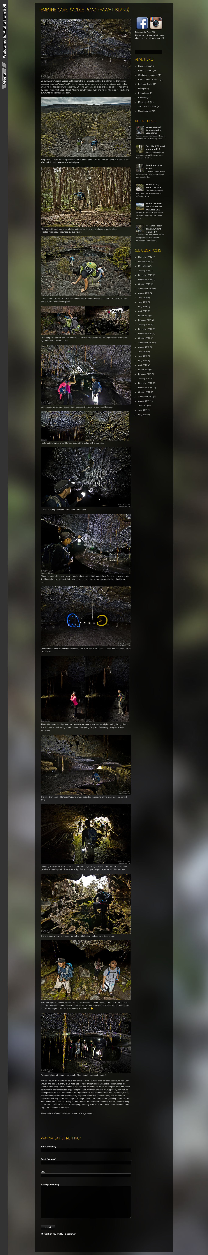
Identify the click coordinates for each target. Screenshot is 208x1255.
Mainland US (144, 102)
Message (50, 1184)
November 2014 (145, 257)
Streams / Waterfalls (147, 106)
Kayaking (142, 97)
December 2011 (145, 383)
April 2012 (142, 365)
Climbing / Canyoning (147, 75)
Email (48, 1159)
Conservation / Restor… (148, 79)
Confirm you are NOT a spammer (60, 1234)
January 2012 (144, 378)
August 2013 (143, 293)
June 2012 (142, 356)
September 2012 (145, 342)
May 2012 (142, 360)
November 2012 (145, 333)
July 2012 (142, 351)
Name (48, 1146)
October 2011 (144, 392)
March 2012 (143, 369)
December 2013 (145, 275)
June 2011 (142, 410)
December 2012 (145, 329)
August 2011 (143, 401)
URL (43, 1172)
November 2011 (145, 387)
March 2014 (143, 266)
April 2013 (142, 311)
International (143, 93)
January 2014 (144, 270)
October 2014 (144, 261)
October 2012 (144, 338)
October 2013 (144, 284)
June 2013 (142, 302)
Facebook (139, 35)
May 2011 (142, 414)
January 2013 (144, 324)
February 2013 (144, 320)
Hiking (141, 88)
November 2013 (145, 279)
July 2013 (142, 297)
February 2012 (144, 374)
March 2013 (143, 315)
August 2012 (143, 347)
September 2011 (145, 396)
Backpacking (144, 66)
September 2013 (145, 288)
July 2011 (142, 405)
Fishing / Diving (145, 84)
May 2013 (142, 306)
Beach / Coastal (145, 70)
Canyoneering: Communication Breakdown (154, 130)
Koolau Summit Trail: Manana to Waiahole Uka (154, 206)
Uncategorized (144, 111)
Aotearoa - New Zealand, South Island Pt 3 (154, 228)
